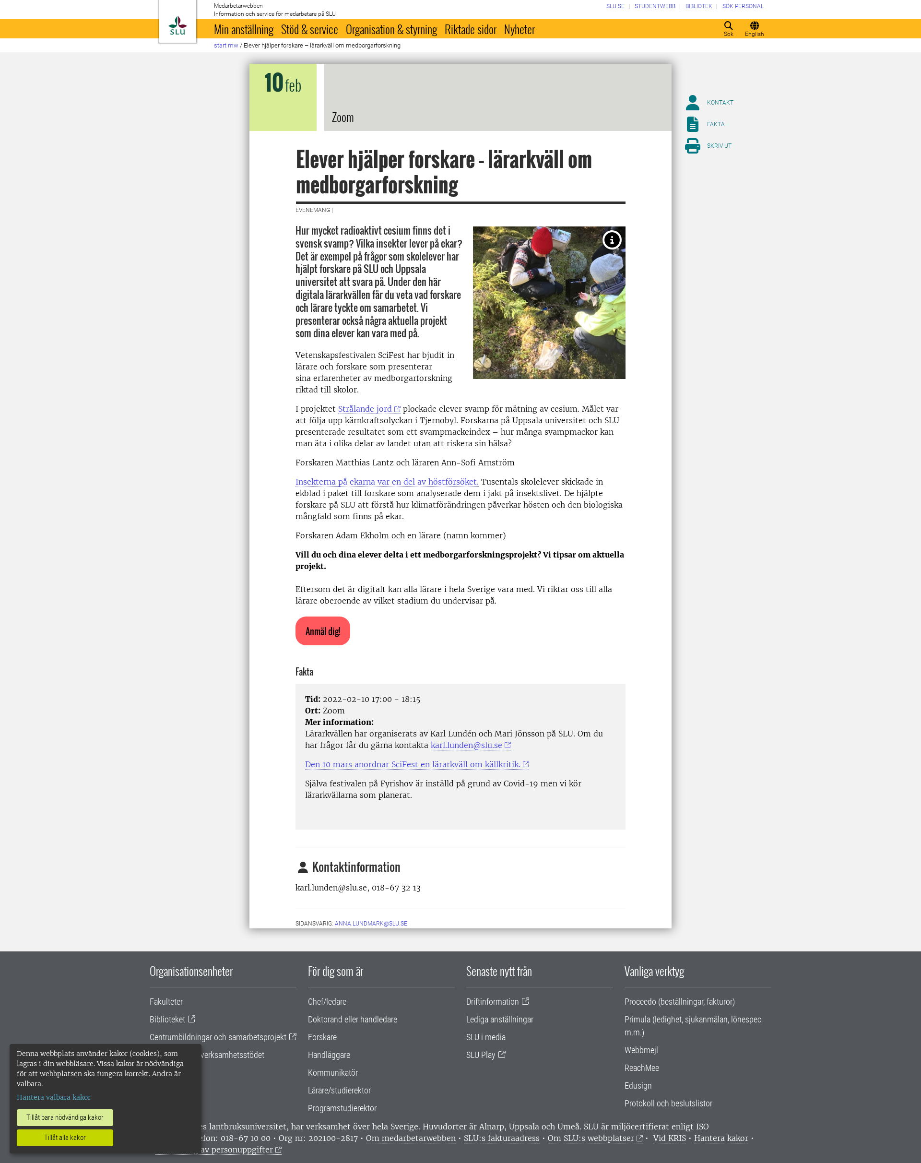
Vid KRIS (669, 1138)
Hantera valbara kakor (54, 1097)
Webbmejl (641, 1050)
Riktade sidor (470, 28)
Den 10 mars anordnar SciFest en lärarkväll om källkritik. (412, 764)
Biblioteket (167, 1019)
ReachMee (642, 1068)
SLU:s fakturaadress (502, 1138)
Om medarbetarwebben (411, 1138)
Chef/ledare (327, 1002)
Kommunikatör (333, 1073)
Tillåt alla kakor (65, 1137)
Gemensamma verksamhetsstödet (207, 1055)
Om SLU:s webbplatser (591, 1138)
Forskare (322, 1037)
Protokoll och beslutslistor (668, 1103)
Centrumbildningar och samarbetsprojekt (218, 1037)
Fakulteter (166, 1002)
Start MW (226, 45)
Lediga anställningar (499, 1019)
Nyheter (519, 28)
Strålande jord (365, 409)
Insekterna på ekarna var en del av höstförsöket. (387, 482)
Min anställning (243, 28)
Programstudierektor (342, 1108)
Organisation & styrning (391, 28)
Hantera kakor (721, 1138)
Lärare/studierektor (339, 1090)
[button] (322, 631)
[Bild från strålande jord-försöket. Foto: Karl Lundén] (612, 239)
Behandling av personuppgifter (214, 1149)
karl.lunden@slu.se (466, 745)
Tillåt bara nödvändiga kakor (65, 1117)
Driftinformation (492, 1002)
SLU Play (481, 1055)
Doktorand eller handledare (352, 1019)
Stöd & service (309, 28)
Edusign (638, 1085)
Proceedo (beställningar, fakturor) (680, 1002)
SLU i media (486, 1037)
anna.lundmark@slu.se (371, 923)
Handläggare (329, 1055)
